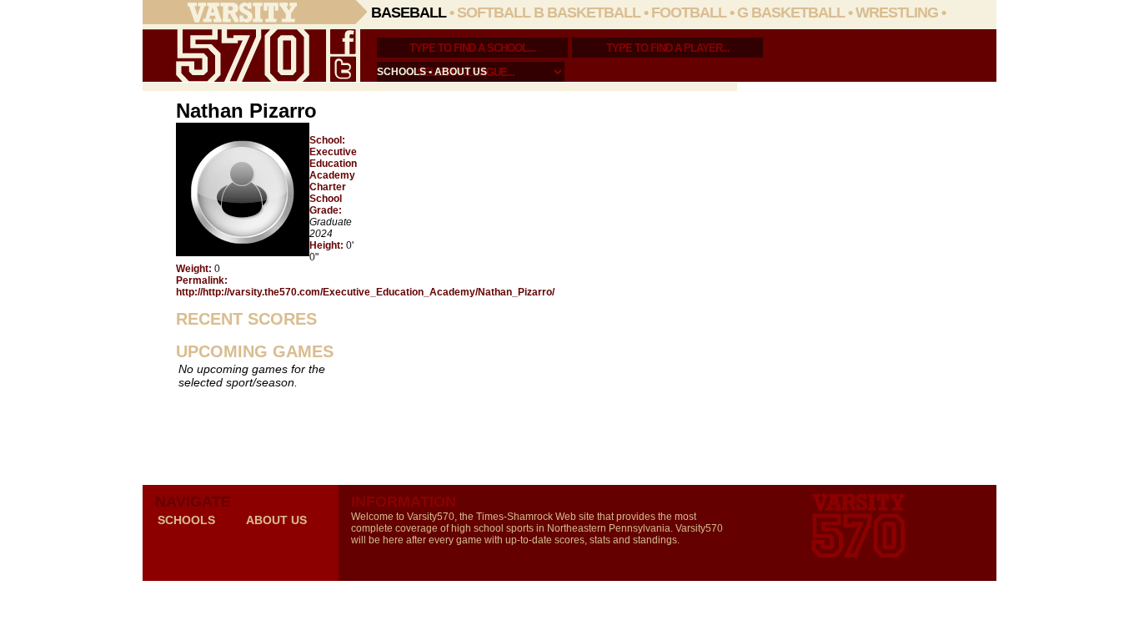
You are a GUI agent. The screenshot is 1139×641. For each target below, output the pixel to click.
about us (460, 72)
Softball (493, 12)
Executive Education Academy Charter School (333, 175)
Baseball (408, 12)
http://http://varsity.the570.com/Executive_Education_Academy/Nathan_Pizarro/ (365, 292)
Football (688, 12)
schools (401, 72)
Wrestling (897, 12)
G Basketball (791, 12)
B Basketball (587, 12)
